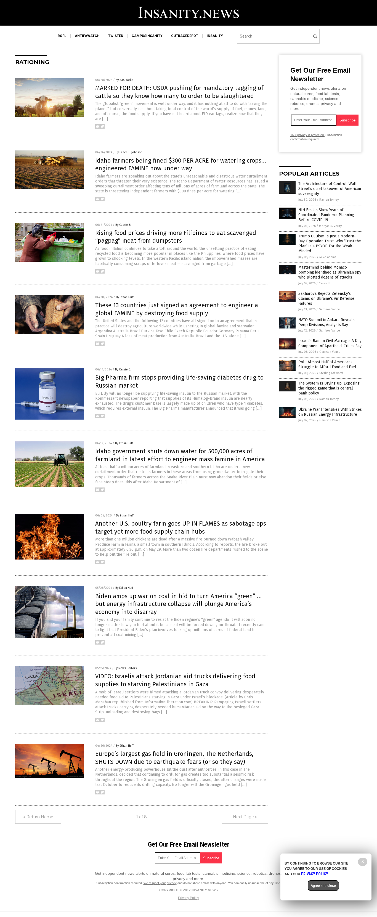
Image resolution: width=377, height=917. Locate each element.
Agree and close (323, 885)
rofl (62, 36)
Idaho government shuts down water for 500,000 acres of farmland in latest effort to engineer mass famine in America (180, 455)
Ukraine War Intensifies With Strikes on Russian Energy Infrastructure (330, 412)
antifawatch (87, 36)
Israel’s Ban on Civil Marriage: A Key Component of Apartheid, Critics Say (330, 343)
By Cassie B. (123, 225)
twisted (115, 36)
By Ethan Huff (125, 297)
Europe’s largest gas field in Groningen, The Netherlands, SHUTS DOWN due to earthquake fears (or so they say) (174, 757)
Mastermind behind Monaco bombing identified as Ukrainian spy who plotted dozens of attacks (329, 272)
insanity (215, 36)
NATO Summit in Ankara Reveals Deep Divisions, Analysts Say (326, 322)
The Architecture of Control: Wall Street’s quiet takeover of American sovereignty (329, 188)
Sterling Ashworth (331, 373)
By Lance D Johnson (129, 152)
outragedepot (184, 36)
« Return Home (38, 816)
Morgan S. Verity (330, 226)
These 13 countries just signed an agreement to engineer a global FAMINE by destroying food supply (176, 309)
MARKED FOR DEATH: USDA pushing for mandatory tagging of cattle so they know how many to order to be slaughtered (179, 92)
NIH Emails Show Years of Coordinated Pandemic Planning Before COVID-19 (326, 215)
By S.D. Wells (124, 80)
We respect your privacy (160, 883)
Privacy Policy (188, 898)
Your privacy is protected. (307, 135)
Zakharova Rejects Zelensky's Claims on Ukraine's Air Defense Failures (326, 298)
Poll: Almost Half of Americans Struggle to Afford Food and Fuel (327, 364)
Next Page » (245, 816)
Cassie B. (325, 283)
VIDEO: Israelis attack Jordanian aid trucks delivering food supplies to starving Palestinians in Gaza (175, 680)
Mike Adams (327, 257)
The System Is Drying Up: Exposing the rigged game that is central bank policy (329, 388)
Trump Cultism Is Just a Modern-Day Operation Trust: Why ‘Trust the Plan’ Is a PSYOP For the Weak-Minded (329, 244)
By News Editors (126, 668)
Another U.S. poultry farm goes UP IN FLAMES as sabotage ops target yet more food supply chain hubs (180, 527)
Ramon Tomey (329, 200)
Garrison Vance (329, 309)
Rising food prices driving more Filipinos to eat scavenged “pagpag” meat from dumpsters (175, 237)
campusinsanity (147, 36)
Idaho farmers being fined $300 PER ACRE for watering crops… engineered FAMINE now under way (180, 164)
